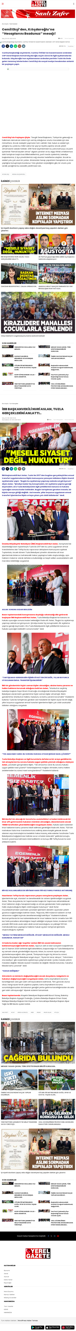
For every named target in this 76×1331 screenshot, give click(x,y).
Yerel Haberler (69, 38)
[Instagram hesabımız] (54, 1236)
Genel (6, 1274)
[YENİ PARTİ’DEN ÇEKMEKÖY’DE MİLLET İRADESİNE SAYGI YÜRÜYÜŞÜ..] (7, 384)
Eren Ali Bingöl (23, 1012)
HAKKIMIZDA (8, 1312)
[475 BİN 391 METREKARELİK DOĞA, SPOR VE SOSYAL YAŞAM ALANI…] (7, 366)
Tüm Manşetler (58, 420)
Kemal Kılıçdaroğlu (19, 174)
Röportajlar (7, 1283)
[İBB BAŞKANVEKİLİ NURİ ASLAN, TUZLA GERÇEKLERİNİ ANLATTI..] (19, 244)
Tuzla (57, 1012)
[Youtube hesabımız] (58, 1236)
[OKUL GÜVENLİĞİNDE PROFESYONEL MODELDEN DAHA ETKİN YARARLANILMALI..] (44, 384)
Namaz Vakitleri (9, 1295)
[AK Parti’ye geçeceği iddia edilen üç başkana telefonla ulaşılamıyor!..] (56, 244)
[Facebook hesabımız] (48, 1236)
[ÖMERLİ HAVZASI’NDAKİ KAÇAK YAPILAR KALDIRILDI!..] (44, 357)
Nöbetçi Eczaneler (10, 1298)
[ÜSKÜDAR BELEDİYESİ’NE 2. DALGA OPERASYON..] (19, 273)
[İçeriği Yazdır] (23, 46)
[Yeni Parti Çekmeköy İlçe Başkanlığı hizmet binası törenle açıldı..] (44, 375)
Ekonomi (7, 1271)
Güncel (6, 1277)
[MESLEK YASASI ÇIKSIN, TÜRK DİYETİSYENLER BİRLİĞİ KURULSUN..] (44, 348)
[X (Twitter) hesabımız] (51, 1236)
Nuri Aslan (48, 1012)
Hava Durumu (8, 1292)
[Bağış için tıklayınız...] (38, 18)
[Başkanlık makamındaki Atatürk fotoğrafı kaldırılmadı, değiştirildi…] (44, 366)
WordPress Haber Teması (28, 1320)
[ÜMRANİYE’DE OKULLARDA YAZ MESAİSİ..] (7, 348)
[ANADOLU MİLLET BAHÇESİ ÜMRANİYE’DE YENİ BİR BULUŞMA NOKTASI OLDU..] (56, 273)
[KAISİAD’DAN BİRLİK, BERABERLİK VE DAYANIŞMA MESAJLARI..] (7, 357)
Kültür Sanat (8, 1280)
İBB (33, 1012)
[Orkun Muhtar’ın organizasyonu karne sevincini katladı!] (38, 312)
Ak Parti (5, 1012)
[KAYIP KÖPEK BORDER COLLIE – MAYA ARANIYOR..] (7, 375)
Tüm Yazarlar (8, 1306)
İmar (39, 1012)
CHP (13, 1012)
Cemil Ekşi (6, 174)
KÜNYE (6, 1309)
